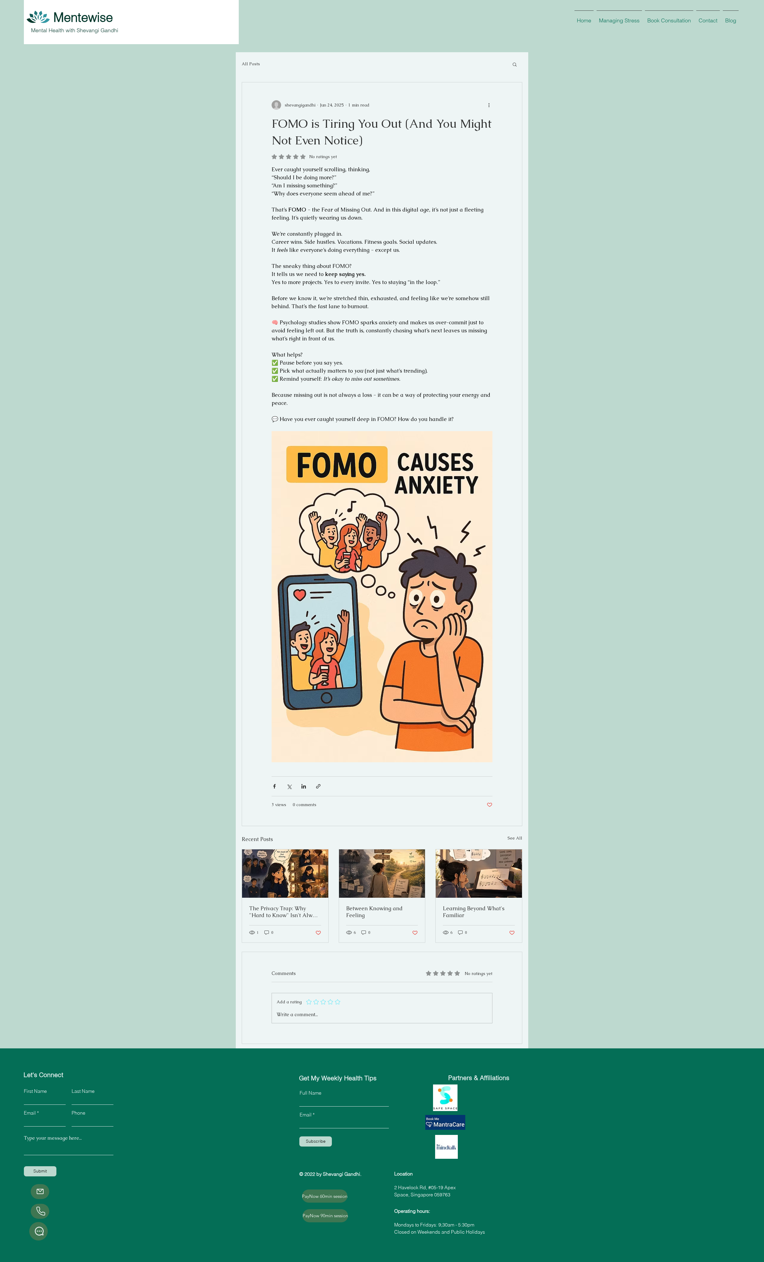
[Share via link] (318, 786)
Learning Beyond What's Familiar (473, 912)
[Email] (40, 1191)
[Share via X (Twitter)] (289, 786)
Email (30, 1112)
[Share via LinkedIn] (303, 786)
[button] (514, 64)
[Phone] (40, 1211)
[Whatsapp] (38, 1231)
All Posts (251, 64)
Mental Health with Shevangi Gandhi (74, 30)
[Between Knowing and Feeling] (382, 873)
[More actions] (488, 105)
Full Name (310, 1092)
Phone (78, 1112)
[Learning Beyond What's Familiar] (479, 873)
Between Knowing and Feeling (374, 912)
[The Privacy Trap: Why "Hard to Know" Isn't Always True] (285, 873)
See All (515, 838)
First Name (35, 1091)
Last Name (83, 1091)
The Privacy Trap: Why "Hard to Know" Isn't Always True (285, 912)
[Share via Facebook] (274, 786)
